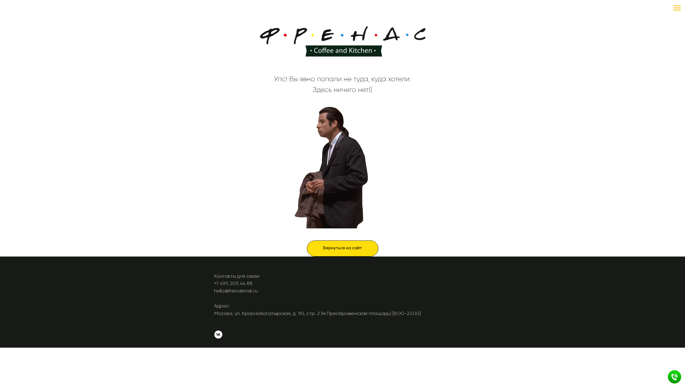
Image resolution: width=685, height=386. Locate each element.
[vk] (218, 337)
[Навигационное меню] (677, 8)
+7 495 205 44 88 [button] (233, 283)
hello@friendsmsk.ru (236, 291)
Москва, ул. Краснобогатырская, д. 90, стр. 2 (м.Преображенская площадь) (302, 313)
